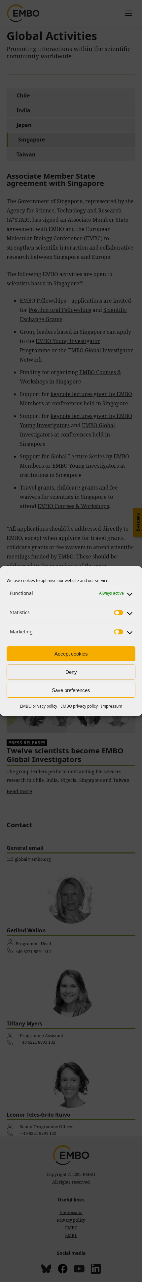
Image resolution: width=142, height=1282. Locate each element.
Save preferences (71, 690)
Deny (71, 672)
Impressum (111, 706)
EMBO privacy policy (38, 706)
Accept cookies (71, 654)
